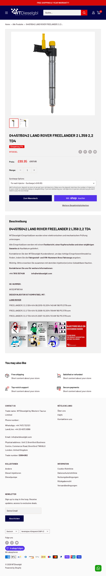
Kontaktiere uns (65, 419)
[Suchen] (84, 12)
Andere (8, 468)
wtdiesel (13, 152)
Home (7, 24)
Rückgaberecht (64, 481)
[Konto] (93, 12)
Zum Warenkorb (30, 198)
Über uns (62, 410)
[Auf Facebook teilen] (80, 152)
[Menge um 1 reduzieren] (20, 170)
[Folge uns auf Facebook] (7, 542)
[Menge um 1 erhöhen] (34, 170)
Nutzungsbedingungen (68, 477)
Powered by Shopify (13, 568)
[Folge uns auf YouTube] (17, 542)
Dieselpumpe (11, 477)
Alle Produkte (18, 24)
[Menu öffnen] (6, 13)
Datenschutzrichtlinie (67, 473)
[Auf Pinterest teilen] (85, 152)
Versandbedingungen (67, 485)
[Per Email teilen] (95, 152)
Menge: (12, 170)
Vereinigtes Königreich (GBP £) (32, 531)
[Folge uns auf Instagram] (12, 542)
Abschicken (14, 518)
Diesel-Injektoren (13, 473)
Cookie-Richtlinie (65, 468)
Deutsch (10, 531)
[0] (98, 12)
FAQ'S (60, 415)
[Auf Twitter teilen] (90, 152)
